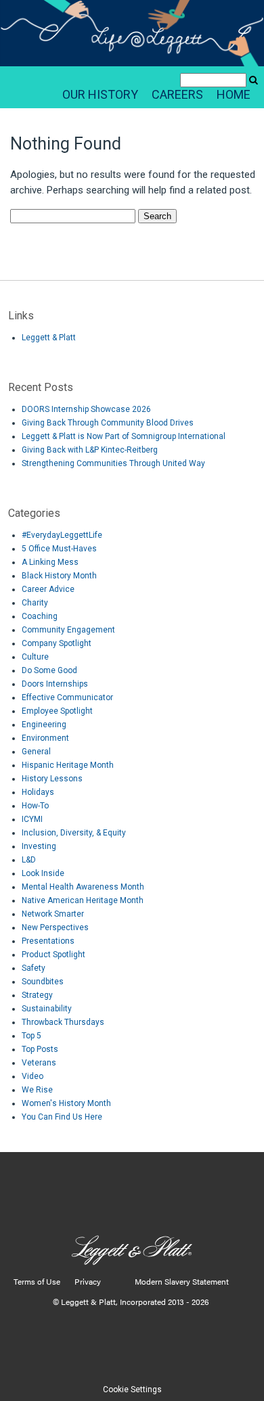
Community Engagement (68, 630)
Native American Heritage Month (83, 900)
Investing (39, 846)
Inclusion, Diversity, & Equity (74, 832)
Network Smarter (53, 914)
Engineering (44, 724)
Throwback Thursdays (63, 1022)
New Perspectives (55, 927)
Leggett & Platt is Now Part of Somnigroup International (123, 436)
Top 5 (31, 1035)
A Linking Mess (50, 562)
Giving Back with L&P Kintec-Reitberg (90, 450)
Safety (33, 968)
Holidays (38, 792)
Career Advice (48, 589)
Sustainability (47, 1008)
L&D (29, 860)
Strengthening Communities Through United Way (113, 463)
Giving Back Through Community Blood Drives (108, 423)
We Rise (37, 1090)
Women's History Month (66, 1103)
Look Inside (43, 873)
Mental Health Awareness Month (83, 887)
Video (32, 1076)
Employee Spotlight (57, 711)
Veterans (39, 1062)
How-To (35, 805)
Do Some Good (49, 670)
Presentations (48, 941)
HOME (233, 94)
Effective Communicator (67, 697)
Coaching (40, 616)
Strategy (37, 995)
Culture (35, 657)
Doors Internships (55, 684)
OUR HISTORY (100, 94)
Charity (35, 602)
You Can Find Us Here (62, 1117)
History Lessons (52, 778)
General (36, 751)
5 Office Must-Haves (59, 548)
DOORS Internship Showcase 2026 (86, 409)
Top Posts (40, 1049)
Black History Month (59, 575)
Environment (45, 738)
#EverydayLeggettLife (62, 535)
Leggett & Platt (49, 337)
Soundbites (43, 981)
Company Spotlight (56, 643)
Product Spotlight (53, 954)
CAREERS (177, 94)
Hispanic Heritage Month (68, 765)
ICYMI (32, 819)
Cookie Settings (132, 1389)
